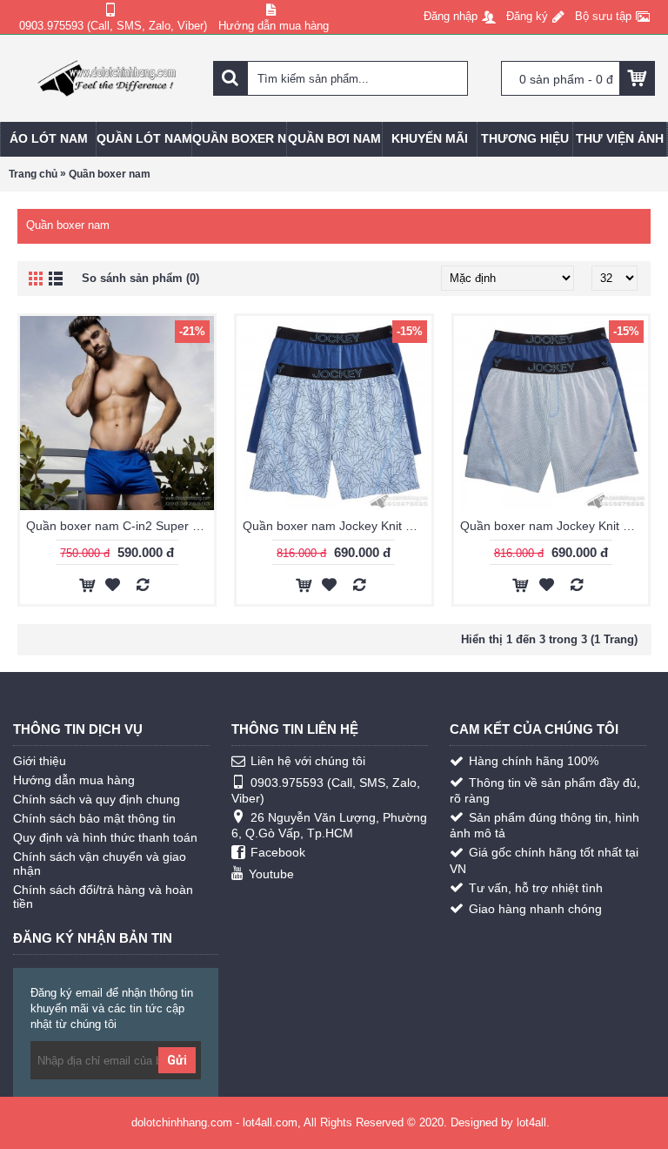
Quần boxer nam (109, 174)
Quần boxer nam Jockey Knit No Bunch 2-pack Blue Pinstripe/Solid (554, 526)
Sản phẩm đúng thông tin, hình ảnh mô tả (544, 825)
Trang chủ (33, 174)
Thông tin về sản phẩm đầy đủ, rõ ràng (545, 790)
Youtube (271, 874)
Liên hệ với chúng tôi (307, 761)
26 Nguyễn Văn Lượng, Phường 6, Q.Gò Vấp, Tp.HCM (329, 825)
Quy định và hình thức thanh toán (105, 837)
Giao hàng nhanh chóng (535, 909)
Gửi (177, 1060)
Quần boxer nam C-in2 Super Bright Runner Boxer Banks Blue (120, 526)
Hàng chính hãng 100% (533, 761)
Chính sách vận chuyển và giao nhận (99, 863)
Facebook (277, 852)
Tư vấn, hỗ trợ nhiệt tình (536, 888)
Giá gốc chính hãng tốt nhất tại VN (544, 860)
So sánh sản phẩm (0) (140, 278)
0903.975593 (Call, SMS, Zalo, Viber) (325, 790)
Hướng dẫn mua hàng (74, 780)
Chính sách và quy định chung (96, 799)
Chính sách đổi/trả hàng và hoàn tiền (103, 896)
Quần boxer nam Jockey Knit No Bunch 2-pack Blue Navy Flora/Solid (337, 526)
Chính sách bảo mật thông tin (94, 818)
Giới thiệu (39, 761)
